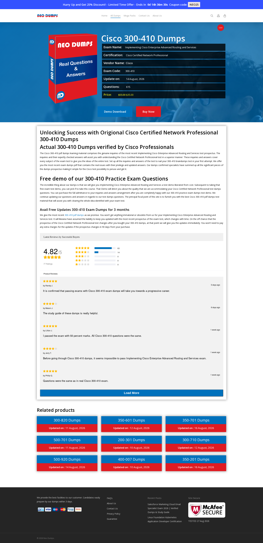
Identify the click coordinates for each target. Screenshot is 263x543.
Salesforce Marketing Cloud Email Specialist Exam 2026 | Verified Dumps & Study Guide (164, 508)
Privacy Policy (113, 513)
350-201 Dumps (195, 459)
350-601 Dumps (131, 420)
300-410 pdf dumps (74, 215)
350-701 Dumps (195, 420)
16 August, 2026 (196, 428)
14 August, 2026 (67, 467)
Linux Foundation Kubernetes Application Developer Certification (165, 519)
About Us (111, 503)
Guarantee (112, 518)
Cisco (129, 63)
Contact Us (112, 508)
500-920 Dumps (67, 459)
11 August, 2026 (67, 428)
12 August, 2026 (131, 428)
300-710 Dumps (195, 439)
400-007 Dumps (131, 459)
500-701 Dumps (67, 439)
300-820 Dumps (67, 420)
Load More (131, 393)
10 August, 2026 (131, 447)
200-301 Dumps (131, 439)
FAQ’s (109, 498)
